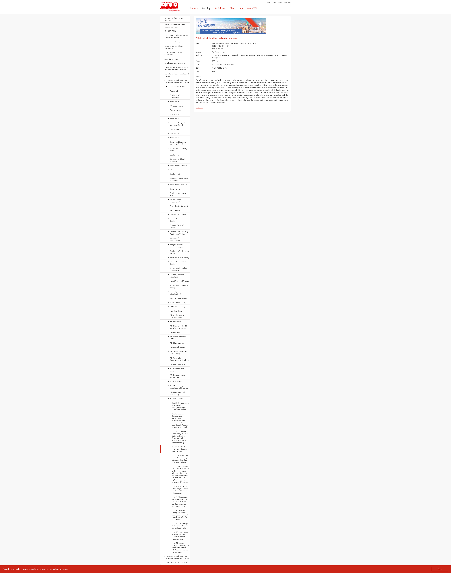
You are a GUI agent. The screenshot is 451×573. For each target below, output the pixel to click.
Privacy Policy (287, 2)
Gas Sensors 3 (175, 133)
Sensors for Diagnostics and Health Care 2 (178, 143)
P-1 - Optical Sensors (177, 347)
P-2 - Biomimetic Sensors (178, 364)
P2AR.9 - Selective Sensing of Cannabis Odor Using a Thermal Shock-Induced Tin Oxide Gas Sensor (180, 514)
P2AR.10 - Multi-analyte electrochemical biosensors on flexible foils (180, 525)
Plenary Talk (174, 91)
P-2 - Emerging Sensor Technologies (177, 376)
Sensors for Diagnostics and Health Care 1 (178, 124)
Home (268, 2)
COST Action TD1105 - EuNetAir (176, 563)
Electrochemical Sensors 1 (179, 165)
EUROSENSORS (170, 31)
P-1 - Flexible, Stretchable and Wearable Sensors (178, 327)
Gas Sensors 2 (175, 114)
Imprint (280, 2)
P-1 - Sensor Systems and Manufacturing (178, 352)
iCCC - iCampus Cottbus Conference (173, 53)
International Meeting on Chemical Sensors (177, 75)
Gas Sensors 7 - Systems (178, 214)
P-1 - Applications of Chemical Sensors (177, 316)
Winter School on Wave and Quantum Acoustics (175, 25)
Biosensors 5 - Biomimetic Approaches (179, 179)
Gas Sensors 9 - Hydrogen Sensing (179, 252)
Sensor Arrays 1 (175, 189)
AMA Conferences (171, 59)
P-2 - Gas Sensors (176, 381)
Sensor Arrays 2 (175, 210)
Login (241, 8)
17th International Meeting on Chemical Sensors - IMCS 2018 (177, 81)
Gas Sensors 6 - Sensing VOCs (178, 194)
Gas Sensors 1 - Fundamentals (175, 96)
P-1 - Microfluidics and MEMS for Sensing (178, 337)
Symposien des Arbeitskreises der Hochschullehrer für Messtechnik (177, 68)
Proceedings (206, 8)
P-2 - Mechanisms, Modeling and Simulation (179, 387)
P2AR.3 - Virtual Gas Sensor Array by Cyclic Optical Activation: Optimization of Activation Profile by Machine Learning (180, 437)
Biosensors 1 (174, 102)
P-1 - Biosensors (175, 321)
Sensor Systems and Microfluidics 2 (177, 293)
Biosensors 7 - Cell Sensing (179, 257)
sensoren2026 (252, 8)
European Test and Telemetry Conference (174, 47)
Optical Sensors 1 (176, 110)
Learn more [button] (64, 569)
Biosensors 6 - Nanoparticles (175, 239)
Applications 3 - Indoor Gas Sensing (180, 286)
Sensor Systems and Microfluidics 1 (177, 276)
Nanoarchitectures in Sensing (177, 220)
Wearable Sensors (176, 106)
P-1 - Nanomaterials (177, 343)
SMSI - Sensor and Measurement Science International (176, 36)
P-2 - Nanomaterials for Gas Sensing (178, 393)
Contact (274, 2)
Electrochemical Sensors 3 (179, 206)
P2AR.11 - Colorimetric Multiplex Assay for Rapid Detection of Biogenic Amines (180, 535)
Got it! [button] (440, 569)
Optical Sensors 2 (176, 129)
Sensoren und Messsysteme (174, 42)
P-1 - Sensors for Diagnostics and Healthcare (179, 359)
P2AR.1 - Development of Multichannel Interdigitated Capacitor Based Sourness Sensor (180, 406)
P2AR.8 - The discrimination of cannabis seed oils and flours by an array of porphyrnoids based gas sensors (180, 501)
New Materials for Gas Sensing (178, 263)
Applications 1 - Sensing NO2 (178, 149)
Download (199, 108)
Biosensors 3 (174, 138)
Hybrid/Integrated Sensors (179, 281)
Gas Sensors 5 (175, 174)
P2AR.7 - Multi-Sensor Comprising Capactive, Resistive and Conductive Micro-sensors (180, 489)
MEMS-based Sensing (177, 307)
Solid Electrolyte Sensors (178, 298)
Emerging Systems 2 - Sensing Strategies (177, 245)
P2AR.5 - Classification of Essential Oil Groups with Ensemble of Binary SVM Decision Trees (180, 458)
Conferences (194, 8)
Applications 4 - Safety (178, 302)
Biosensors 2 (174, 118)
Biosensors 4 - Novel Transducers (177, 160)
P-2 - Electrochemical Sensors (177, 369)
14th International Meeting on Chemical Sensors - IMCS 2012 (177, 557)
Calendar (232, 8)
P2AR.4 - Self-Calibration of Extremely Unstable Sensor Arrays (180, 449)
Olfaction (173, 170)
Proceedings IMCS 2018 (177, 87)
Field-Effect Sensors (176, 311)
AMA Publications (220, 8)
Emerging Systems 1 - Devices (177, 226)
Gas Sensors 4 (175, 155)
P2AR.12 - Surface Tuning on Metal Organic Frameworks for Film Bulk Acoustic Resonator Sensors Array (180, 547)
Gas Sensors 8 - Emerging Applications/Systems (179, 233)
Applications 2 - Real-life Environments (178, 269)
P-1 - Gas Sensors (176, 332)
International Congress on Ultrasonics (174, 19)
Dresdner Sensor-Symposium (175, 63)
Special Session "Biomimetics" (175, 200)
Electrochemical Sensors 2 (179, 185)
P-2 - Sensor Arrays (176, 399)
